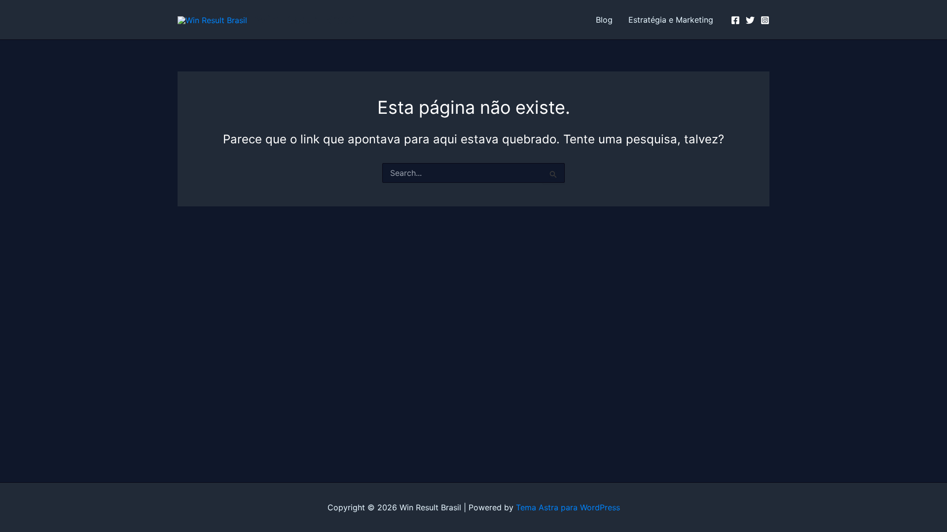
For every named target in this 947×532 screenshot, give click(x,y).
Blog (604, 20)
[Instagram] (765, 20)
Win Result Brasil (307, 19)
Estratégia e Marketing (670, 20)
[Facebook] (735, 20)
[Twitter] (750, 20)
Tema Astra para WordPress (568, 507)
